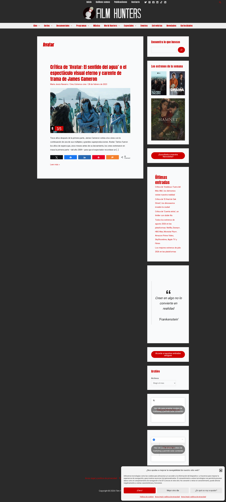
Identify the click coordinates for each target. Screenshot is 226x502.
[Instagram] (149, 2)
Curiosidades (186, 25)
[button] (220, 470)
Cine (72, 84)
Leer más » (55, 164)
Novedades (171, 25)
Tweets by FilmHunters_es (168, 410)
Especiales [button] (129, 25)
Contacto (135, 2)
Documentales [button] (62, 25)
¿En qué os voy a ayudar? (206, 490)
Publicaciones (120, 2)
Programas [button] (81, 25)
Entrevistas (157, 25)
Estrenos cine (80, 84)
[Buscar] (181, 50)
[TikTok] (161, 2)
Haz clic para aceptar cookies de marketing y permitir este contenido (168, 410)
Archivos (155, 378)
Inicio (89, 2)
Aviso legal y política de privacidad (167, 497)
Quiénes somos (103, 2)
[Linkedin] (157, 2)
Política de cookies (147, 497)
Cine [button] (35, 25)
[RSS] (165, 2)
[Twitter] (145, 2)
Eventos (144, 25)
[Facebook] (153, 2)
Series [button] (47, 25)
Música (96, 25)
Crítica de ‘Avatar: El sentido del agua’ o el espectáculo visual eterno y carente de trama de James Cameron (88, 73)
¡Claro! (139, 490)
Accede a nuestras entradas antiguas (168, 354)
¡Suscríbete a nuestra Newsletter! (168, 155)
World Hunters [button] (110, 25)
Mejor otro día (173, 490)
